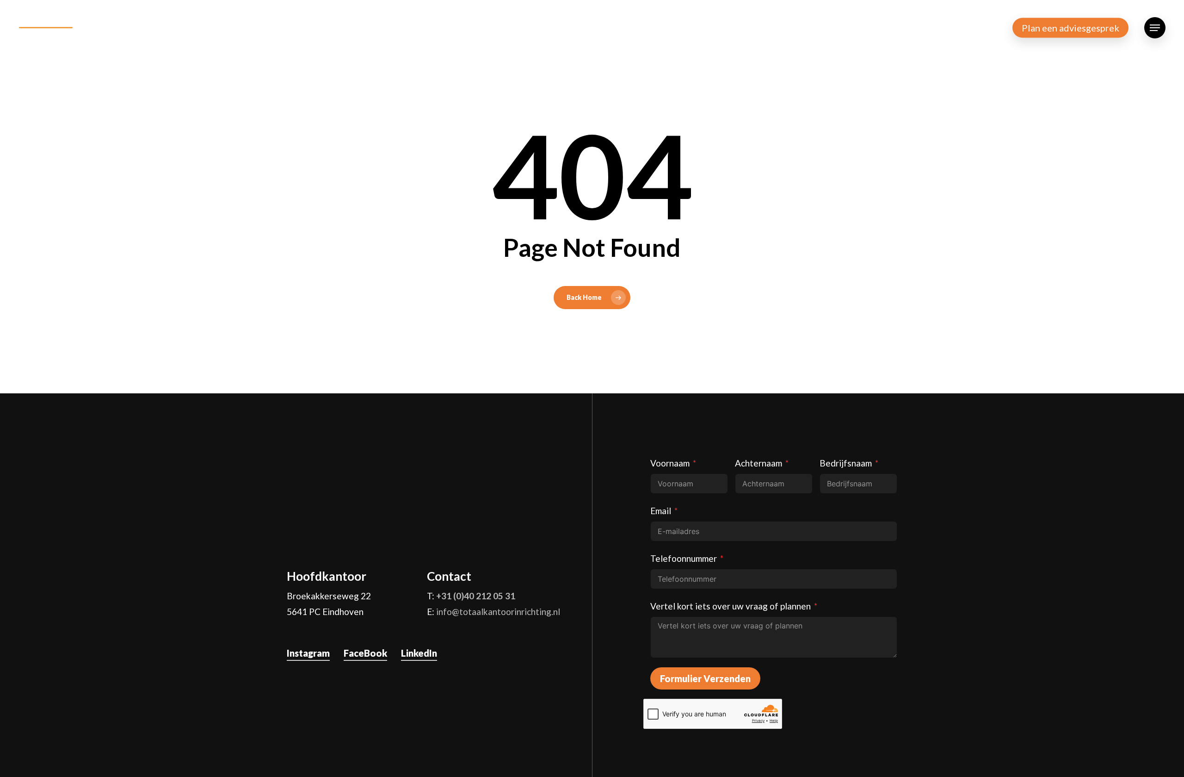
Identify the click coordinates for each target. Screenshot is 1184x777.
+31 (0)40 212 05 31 (475, 596)
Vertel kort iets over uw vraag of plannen (730, 606)
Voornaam (670, 463)
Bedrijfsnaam (846, 463)
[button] (1155, 28)
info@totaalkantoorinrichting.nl (498, 611)
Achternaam (758, 463)
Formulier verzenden (705, 678)
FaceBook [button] (365, 653)
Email (660, 510)
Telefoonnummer (683, 558)
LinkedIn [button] (419, 653)
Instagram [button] (308, 653)
